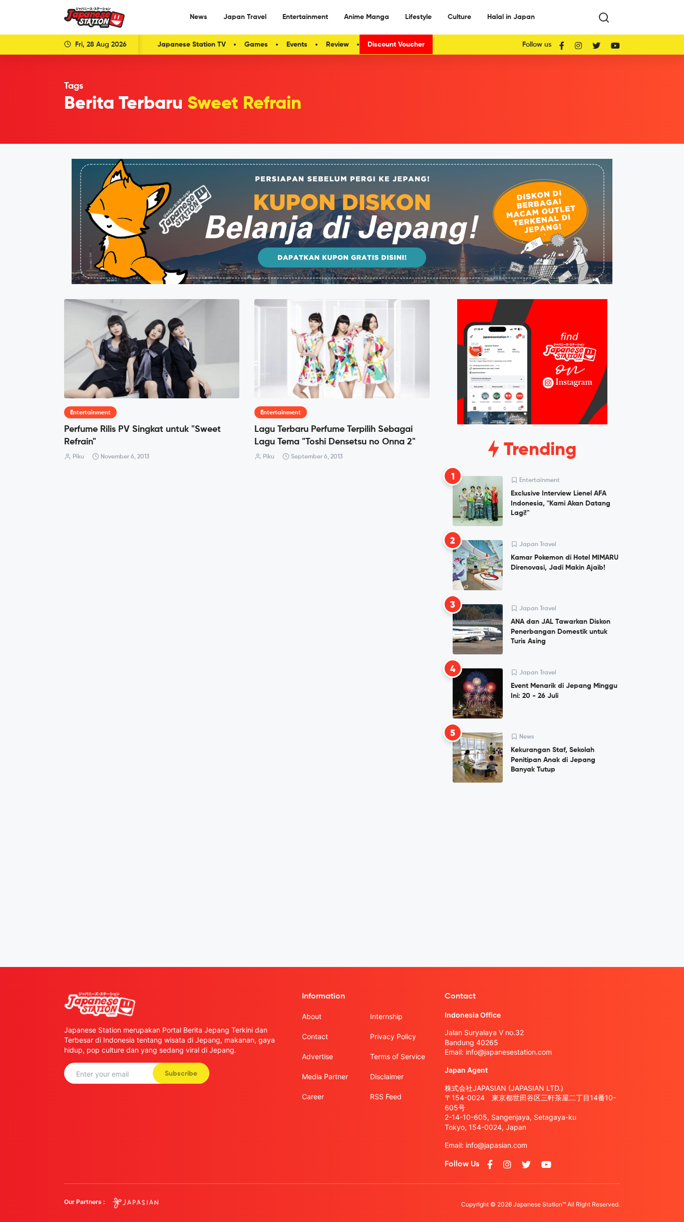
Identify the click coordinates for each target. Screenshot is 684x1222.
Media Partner (325, 1076)
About (311, 1016)
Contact (315, 1036)
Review (337, 44)
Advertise (317, 1056)
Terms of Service (397, 1056)
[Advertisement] (532, 867)
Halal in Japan (511, 17)
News (198, 17)
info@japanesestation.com (509, 1052)
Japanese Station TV (191, 44)
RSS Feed (386, 1096)
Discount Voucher (396, 44)
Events (296, 44)
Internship (386, 1016)
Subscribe (181, 1073)
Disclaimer (387, 1076)
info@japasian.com (496, 1145)
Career (313, 1096)
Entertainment (305, 17)
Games (256, 44)
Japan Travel (244, 17)
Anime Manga (366, 17)
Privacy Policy (393, 1036)
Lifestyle (418, 17)
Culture (459, 17)
